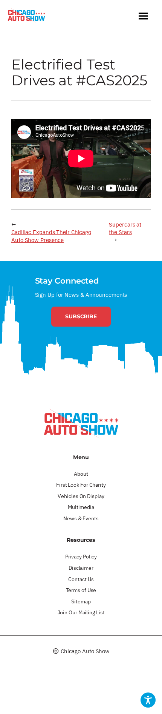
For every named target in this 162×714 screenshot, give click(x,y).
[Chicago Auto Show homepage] (81, 423)
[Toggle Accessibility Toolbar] (148, 700)
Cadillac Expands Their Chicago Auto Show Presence (51, 235)
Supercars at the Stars (125, 228)
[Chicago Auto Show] (26, 17)
